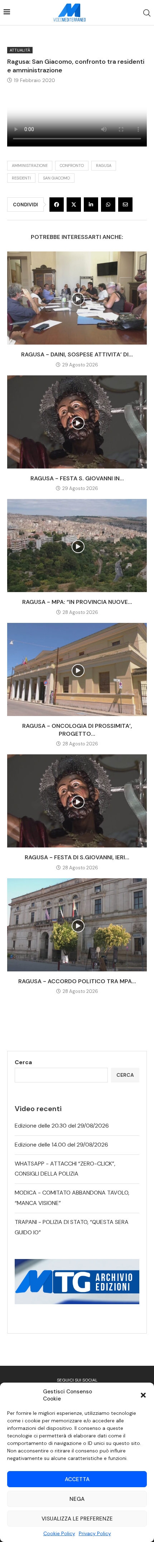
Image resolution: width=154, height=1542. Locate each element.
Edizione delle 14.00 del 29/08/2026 (61, 1144)
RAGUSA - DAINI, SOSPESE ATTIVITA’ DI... (77, 354)
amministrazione (30, 165)
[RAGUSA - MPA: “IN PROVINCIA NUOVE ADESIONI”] (77, 545)
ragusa (103, 165)
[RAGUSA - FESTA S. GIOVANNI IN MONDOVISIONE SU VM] (77, 422)
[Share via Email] (125, 204)
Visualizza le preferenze (77, 1518)
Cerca (23, 1062)
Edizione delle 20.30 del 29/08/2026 (62, 1125)
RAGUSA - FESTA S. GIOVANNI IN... (77, 478)
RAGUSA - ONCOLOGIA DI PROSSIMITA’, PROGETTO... (77, 730)
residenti (21, 178)
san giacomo (56, 178)
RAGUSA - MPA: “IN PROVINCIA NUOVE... (77, 602)
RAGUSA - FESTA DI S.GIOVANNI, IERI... (77, 857)
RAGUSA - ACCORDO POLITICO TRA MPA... (77, 981)
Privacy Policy (95, 1533)
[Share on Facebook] (56, 204)
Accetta (77, 1479)
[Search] (146, 13)
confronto (72, 165)
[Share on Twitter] (74, 204)
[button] (143, 1395)
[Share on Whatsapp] (108, 204)
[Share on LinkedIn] (91, 204)
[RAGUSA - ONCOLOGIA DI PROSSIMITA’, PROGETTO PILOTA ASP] (77, 669)
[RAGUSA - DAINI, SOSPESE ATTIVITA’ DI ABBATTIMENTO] (77, 298)
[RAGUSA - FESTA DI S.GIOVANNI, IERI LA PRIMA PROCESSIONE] (77, 800)
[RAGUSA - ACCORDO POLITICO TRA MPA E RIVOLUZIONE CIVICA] (77, 924)
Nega (77, 1499)
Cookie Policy (59, 1533)
